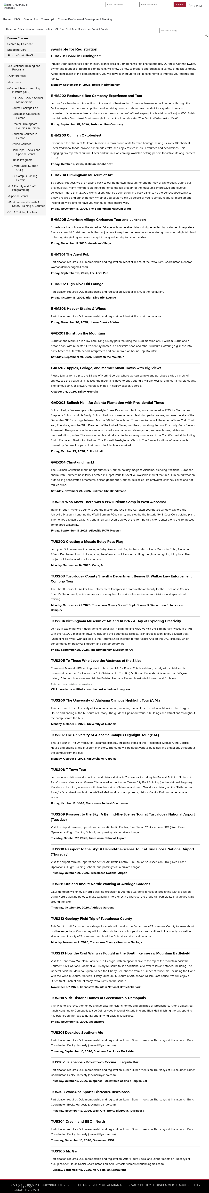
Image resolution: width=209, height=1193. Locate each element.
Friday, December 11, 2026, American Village (81, 243)
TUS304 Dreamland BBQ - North (78, 1121)
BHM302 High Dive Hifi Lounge (77, 284)
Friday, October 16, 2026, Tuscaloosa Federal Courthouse (89, 803)
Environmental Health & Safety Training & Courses (26, 204)
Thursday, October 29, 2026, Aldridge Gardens (82, 907)
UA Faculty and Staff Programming (21, 188)
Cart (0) (197, 6)
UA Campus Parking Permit (24, 178)
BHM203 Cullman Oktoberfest (76, 135)
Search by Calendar (19, 44)
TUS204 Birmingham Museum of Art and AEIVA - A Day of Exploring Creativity (116, 621)
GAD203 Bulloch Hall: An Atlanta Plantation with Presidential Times (107, 402)
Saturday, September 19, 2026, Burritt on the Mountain (87, 357)
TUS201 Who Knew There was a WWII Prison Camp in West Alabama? (108, 502)
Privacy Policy (139, 1185)
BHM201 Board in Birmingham (76, 56)
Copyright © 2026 (57, 1185)
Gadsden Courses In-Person (24, 136)
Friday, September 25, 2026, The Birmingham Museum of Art (92, 650)
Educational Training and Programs (24, 68)
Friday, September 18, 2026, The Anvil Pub (79, 273)
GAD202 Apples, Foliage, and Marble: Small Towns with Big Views (106, 368)
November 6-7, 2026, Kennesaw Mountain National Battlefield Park (96, 987)
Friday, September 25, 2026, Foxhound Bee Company (87, 124)
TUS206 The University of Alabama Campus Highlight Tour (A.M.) (105, 700)
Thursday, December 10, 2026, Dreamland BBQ (82, 1140)
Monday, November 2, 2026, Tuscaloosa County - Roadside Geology (96, 942)
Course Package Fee (24, 108)
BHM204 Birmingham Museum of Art (82, 175)
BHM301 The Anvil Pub (70, 254)
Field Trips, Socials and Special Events (87, 29)
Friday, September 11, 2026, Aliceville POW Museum (86, 530)
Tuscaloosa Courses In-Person (25, 116)
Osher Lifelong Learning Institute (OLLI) (39, 29)
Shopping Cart (16, 50)
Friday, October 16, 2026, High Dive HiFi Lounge (83, 297)
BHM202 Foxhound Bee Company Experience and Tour (96, 95)
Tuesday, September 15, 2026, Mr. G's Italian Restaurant (88, 1170)
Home (7, 19)
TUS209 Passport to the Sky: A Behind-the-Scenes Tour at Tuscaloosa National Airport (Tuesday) (123, 817)
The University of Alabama (99, 1185)
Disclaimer (165, 1185)
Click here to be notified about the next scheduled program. (91, 689)
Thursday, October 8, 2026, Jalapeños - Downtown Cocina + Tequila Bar (99, 1081)
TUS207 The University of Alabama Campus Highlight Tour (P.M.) (105, 735)
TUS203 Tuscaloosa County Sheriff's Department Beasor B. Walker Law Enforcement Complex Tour (121, 579)
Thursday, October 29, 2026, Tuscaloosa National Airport (89, 873)
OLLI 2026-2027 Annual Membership (27, 100)
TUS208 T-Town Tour (68, 769)
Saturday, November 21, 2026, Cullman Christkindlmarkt (88, 491)
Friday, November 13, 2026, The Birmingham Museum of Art (91, 208)
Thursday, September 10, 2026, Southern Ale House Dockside (92, 1051)
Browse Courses (17, 38)
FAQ (17, 19)
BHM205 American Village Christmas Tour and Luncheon (98, 219)
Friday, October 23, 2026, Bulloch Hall (77, 451)
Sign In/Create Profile (20, 55)
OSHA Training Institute (22, 212)
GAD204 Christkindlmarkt (72, 462)
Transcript (47, 19)
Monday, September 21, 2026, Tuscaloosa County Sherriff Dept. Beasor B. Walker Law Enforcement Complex (117, 607)
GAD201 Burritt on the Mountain (78, 333)
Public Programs (21, 160)
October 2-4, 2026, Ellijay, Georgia (74, 391)
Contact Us (31, 19)
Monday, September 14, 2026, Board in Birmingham (85, 85)
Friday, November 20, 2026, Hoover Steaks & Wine (85, 322)
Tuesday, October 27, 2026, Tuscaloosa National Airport (88, 838)
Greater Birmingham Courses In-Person (25, 126)
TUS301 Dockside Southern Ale (77, 1032)
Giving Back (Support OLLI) (24, 168)
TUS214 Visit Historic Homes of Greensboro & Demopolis (98, 998)
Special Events (18, 196)
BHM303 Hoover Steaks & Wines (78, 308)
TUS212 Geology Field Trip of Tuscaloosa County (91, 918)
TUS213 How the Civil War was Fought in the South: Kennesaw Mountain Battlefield (120, 953)
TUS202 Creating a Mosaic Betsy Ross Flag (87, 541)
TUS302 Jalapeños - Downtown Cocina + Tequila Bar (94, 1062)
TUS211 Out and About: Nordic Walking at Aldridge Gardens (100, 884)
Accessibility (190, 1185)
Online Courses (21, 144)
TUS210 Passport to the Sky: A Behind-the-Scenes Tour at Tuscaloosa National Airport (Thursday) (122, 851)
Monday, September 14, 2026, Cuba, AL (77, 565)
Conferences (17, 76)
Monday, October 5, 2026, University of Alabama (84, 724)
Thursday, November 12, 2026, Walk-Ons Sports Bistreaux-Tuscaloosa (97, 1110)
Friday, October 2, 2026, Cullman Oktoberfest (82, 164)
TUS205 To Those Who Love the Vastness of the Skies (96, 660)
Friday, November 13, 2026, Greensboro (77, 1022)
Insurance (15, 82)
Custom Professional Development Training (85, 19)
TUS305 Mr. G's (64, 1151)
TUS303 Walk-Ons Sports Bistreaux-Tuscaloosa (90, 1092)
